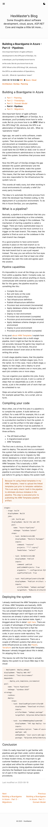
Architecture (7, 84)
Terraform (6, 647)
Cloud (34, 80)
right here (31, 622)
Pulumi (34, 645)
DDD (21, 80)
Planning (24, 84)
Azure (28, 80)
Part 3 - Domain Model (17, 103)
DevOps (16, 84)
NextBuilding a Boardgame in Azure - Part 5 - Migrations (12, 797)
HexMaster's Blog (17, 3)
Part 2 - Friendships (15, 100)
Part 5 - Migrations (15, 109)
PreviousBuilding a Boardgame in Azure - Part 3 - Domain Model (36, 797)
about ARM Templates (22, 335)
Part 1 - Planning (14, 98)
